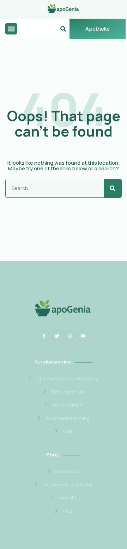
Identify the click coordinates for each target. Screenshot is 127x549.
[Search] (112, 188)
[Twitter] (57, 335)
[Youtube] (83, 335)
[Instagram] (70, 335)
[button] (11, 28)
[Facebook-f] (43, 335)
